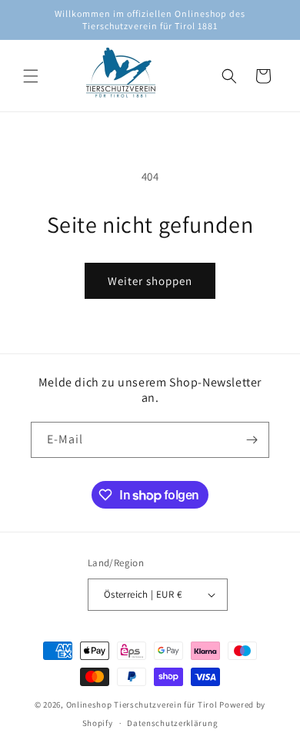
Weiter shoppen (150, 281)
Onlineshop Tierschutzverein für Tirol (142, 704)
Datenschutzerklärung (172, 723)
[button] (31, 76)
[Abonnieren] (251, 440)
